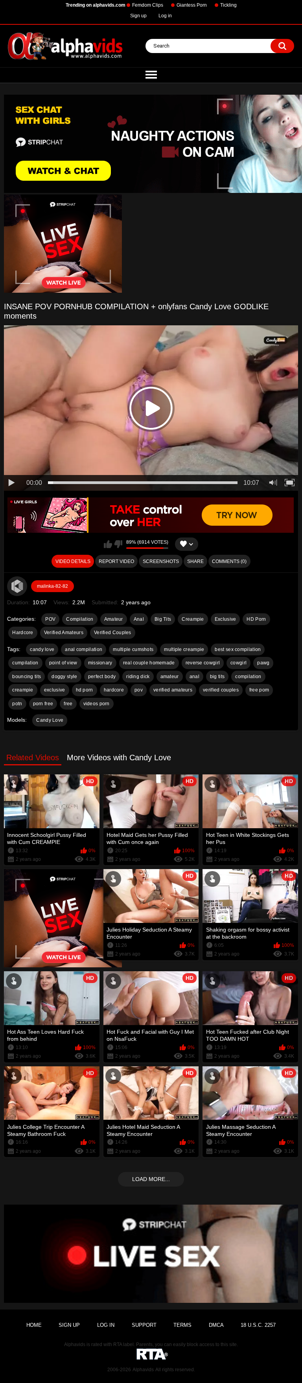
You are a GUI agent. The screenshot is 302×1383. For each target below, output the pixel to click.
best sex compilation (238, 649)
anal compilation (83, 649)
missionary (100, 663)
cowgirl (238, 663)
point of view (63, 663)
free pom (259, 690)
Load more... (151, 1179)
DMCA (216, 1325)
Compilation (79, 619)
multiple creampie (184, 649)
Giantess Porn (192, 5)
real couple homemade (149, 663)
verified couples (221, 690)
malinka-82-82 (52, 586)
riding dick (137, 676)
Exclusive (225, 619)
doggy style (64, 676)
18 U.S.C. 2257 (258, 1325)
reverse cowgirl (203, 663)
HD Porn (256, 619)
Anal (139, 619)
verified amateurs (172, 690)
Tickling (228, 5)
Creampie (193, 619)
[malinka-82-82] (17, 586)
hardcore (114, 690)
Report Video (116, 561)
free (68, 703)
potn (17, 703)
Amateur (113, 619)
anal (194, 676)
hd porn (84, 690)
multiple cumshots (133, 649)
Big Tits (163, 619)
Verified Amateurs (63, 632)
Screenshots (161, 561)
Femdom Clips (147, 5)
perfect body (102, 676)
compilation (248, 676)
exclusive (54, 690)
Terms (182, 1325)
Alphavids (143, 1369)
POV (50, 619)
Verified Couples (112, 632)
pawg (263, 663)
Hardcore (22, 632)
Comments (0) (229, 561)
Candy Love (49, 720)
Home (34, 1325)
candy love (42, 649)
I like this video (108, 544)
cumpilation (25, 663)
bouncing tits (26, 676)
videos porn (96, 703)
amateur (169, 676)
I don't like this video (118, 544)
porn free (43, 703)
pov (138, 690)
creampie (22, 690)
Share (195, 561)
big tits (217, 676)
